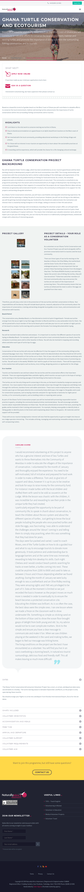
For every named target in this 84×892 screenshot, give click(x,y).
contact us (42, 772)
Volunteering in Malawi (53, 806)
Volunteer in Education (53, 810)
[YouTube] (46, 866)
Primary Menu (80, 9)
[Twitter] (40, 866)
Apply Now (77, 3)
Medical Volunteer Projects (54, 814)
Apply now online (20, 74)
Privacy (40, 874)
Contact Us (50, 874)
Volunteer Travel (51, 819)
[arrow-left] (4, 249)
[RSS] (43, 866)
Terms (32, 874)
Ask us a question (21, 86)
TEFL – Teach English (52, 801)
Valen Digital (37, 887)
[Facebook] (38, 866)
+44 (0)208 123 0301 (55, 3)
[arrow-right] (38, 249)
